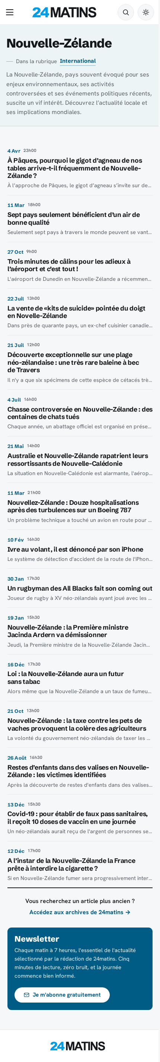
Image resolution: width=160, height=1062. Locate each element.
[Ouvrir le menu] (11, 12)
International (78, 61)
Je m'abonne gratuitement (67, 994)
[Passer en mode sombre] (146, 12)
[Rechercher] (126, 12)
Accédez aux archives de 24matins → (80, 912)
